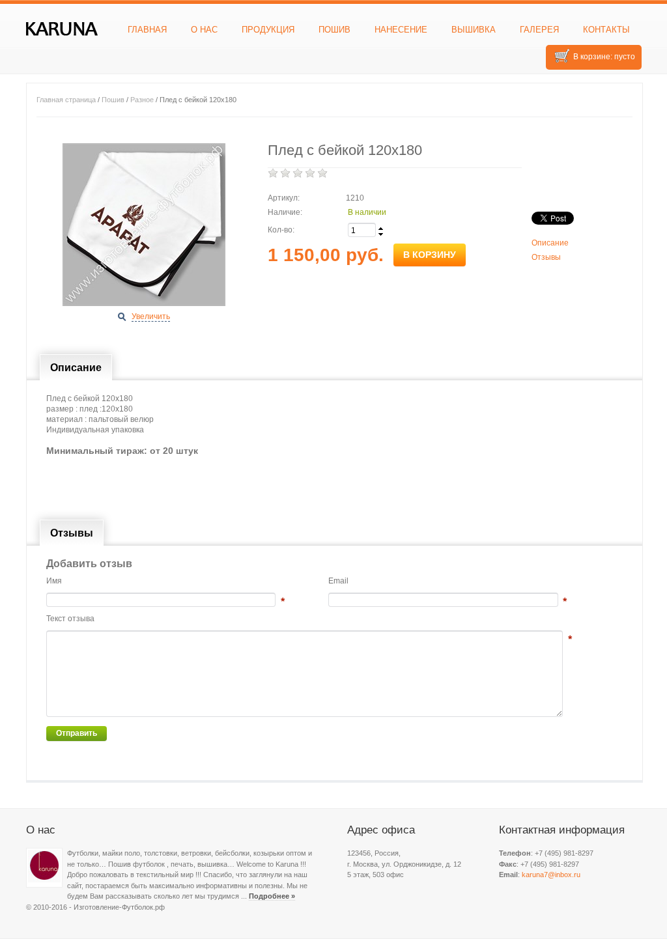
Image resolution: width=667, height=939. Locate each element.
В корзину (429, 254)
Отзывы (546, 257)
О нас (204, 30)
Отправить (76, 733)
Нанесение (401, 30)
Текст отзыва (70, 618)
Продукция (268, 30)
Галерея (539, 30)
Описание (550, 242)
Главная (147, 30)
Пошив (334, 30)
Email (338, 580)
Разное (142, 100)
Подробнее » (272, 896)
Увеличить (151, 316)
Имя (54, 580)
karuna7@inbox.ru (551, 874)
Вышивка (473, 30)
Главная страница (66, 100)
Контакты (606, 30)
